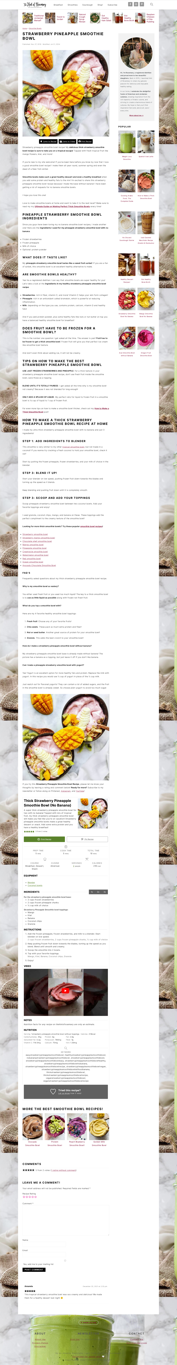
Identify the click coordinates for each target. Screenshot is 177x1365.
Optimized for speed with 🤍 (88, 1356)
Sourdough (87, 5)
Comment (28, 1203)
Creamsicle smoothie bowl (35, 551)
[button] (25, 831)
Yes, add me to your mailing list (38, 1264)
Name (25, 1240)
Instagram (66, 791)
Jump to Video (68, 141)
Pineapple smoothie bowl (35, 548)
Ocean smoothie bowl (33, 562)
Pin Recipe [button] (89, 839)
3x (105, 892)
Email (25, 1250)
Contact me (136, 1339)
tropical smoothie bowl (73, 447)
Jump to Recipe (49, 141)
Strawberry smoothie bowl (35, 534)
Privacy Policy (40, 1343)
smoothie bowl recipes (91, 526)
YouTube (80, 791)
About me (40, 1339)
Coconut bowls (35, 885)
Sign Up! (75, 1339)
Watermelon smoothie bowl (35, 555)
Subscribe (112, 5)
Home (25, 28)
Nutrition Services (137, 1343)
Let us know (64, 1093)
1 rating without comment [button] (63, 1170)
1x (92, 892)
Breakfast (58, 5)
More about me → (136, 115)
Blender (31, 882)
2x (98, 892)
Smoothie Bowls (35, 28)
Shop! (100, 5)
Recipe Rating (29, 1193)
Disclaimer (40, 1346)
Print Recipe (86, 141)
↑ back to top (88, 1322)
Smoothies (73, 5)
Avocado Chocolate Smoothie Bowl (39, 565)
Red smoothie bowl (32, 558)
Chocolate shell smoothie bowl (37, 541)
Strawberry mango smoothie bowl (39, 538)
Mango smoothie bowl (33, 544)
